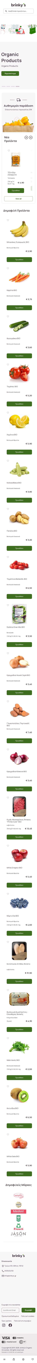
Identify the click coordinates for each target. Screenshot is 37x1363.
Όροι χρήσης (7, 1321)
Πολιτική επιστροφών (22, 1321)
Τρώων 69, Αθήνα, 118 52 (13, 1266)
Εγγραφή (28, 1310)
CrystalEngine (19, 1352)
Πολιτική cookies (27, 1316)
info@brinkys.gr (10, 1276)
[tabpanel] (18, 63)
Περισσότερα (10, 73)
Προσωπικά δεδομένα (10, 1316)
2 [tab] (8, 86)
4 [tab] (17, 86)
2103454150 (8, 1271)
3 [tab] (13, 86)
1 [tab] (4, 86)
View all (18, 199)
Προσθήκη (16, 190)
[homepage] (18, 5)
